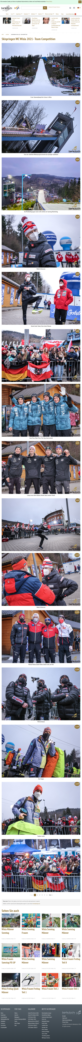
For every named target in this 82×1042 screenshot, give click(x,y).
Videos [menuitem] (57, 14)
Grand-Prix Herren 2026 (33, 1013)
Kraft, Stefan (44, 1023)
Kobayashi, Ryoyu (45, 1021)
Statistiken (3, 1021)
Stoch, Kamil (44, 1033)
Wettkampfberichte (5, 1019)
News (2, 1013)
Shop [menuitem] (62, 14)
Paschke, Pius (44, 1027)
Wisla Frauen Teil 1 (70, 988)
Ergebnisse (3, 1015)
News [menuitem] (7, 14)
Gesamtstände (4, 1017)
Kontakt (64, 1016)
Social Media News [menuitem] (71, 14)
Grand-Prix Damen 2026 (33, 1015)
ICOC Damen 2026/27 (32, 1027)
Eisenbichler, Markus (46, 1015)
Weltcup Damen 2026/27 (33, 1023)
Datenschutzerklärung (67, 1020)
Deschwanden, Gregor (46, 1013)
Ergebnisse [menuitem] (18, 14)
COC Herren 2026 (32, 1017)
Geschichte (3, 1025)
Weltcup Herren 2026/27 (33, 1021)
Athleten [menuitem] (33, 14)
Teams (15, 1021)
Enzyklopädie (4, 1027)
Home (3, 34)
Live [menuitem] (12, 14)
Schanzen (3, 1023)
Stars (15, 1025)
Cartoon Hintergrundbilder (20, 1019)
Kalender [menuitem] (26, 14)
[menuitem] (70, 8)
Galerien (7, 34)
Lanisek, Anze (45, 1025)
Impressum (64, 1018)
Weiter (50, 895)
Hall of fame (17, 1023)
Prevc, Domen (45, 1029)
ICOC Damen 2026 (32, 1019)
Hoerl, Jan (44, 1019)
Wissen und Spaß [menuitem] (49, 14)
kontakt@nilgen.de (36, 903)
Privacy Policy (49, 1)
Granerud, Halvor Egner (47, 1017)
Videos (15, 1013)
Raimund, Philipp (45, 1031)
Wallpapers (16, 1017)
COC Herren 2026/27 (32, 1025)
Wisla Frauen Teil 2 (50, 988)
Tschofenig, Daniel (46, 1035)
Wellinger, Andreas (46, 1038)
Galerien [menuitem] (40, 14)
